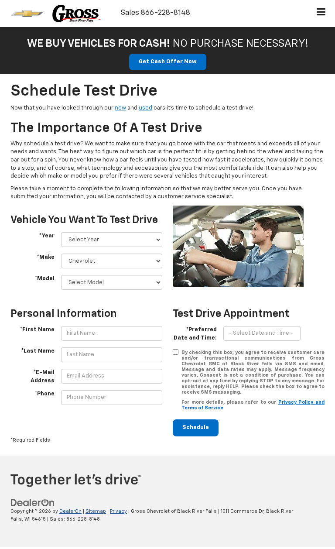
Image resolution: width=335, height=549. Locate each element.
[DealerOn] (32, 502)
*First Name (37, 330)
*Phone (44, 394)
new (120, 108)
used (145, 108)
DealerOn (70, 511)
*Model (44, 278)
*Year (47, 236)
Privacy (118, 511)
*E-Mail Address (43, 377)
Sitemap (95, 511)
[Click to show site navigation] (321, 13)
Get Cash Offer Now (168, 62)
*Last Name (38, 351)
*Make (46, 257)
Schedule (195, 427)
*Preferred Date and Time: (195, 334)
